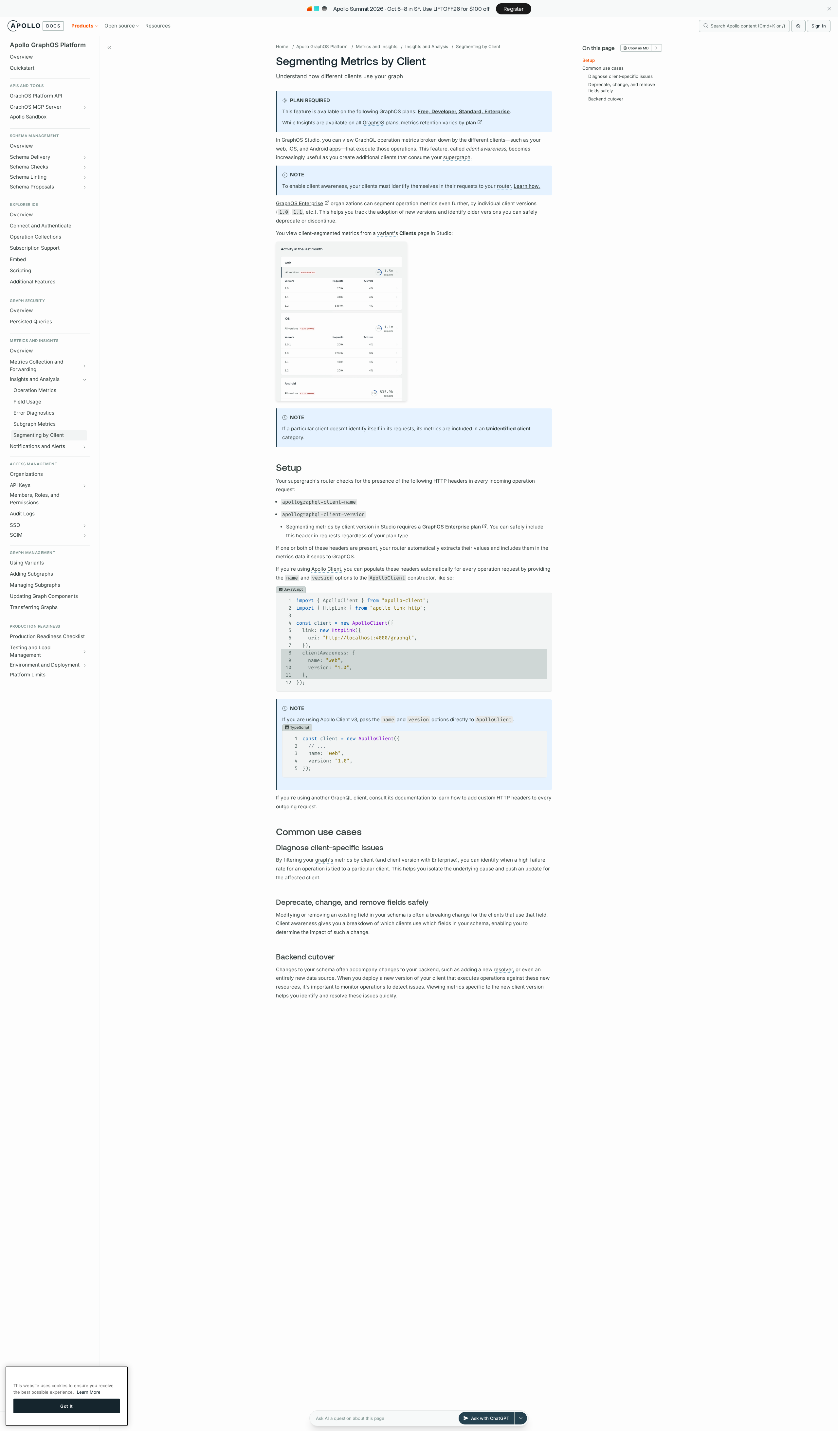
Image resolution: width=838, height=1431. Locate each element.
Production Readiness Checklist (47, 636)
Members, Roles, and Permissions (34, 499)
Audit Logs (22, 514)
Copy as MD (638, 48)
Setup (588, 60)
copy (542, 597)
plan (471, 122)
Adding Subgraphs (31, 574)
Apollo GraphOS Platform (322, 46)
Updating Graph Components (44, 596)
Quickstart (22, 68)
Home (282, 46)
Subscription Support (35, 248)
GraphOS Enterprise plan (451, 527)
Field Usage (27, 402)
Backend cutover (605, 98)
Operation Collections (35, 237)
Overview (21, 57)
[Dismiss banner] (829, 9)
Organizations (26, 474)
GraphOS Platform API (36, 96)
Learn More (88, 1392)
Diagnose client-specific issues (620, 76)
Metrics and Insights (376, 46)
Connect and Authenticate (40, 226)
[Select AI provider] (521, 1418)
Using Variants (27, 563)
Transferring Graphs (34, 607)
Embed (18, 259)
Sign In (818, 25)
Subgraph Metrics (34, 424)
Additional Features (32, 281)
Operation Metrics (34, 390)
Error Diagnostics (33, 413)
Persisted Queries (31, 322)
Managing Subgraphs (35, 585)
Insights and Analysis (426, 46)
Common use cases (603, 68)
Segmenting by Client (38, 435)
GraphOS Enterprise (299, 203)
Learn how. (527, 186)
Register (513, 8)
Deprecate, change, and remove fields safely (621, 87)
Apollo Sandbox (28, 117)
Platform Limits (28, 675)
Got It (66, 1405)
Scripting (20, 270)
